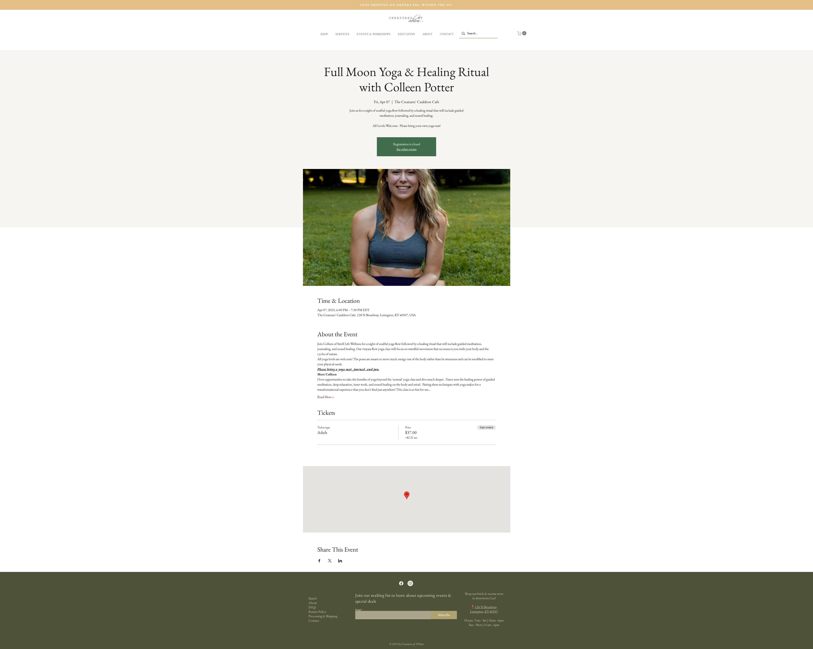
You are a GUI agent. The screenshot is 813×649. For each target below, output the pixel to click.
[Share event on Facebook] (319, 560)
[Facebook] (401, 583)
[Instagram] (410, 583)
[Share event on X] (330, 560)
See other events (406, 149)
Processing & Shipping (322, 616)
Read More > (325, 397)
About (312, 603)
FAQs (312, 607)
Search (312, 598)
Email (358, 609)
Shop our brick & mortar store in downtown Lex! (484, 595)
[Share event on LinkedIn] (340, 560)
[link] (522, 33)
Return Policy (317, 611)
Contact (313, 620)
